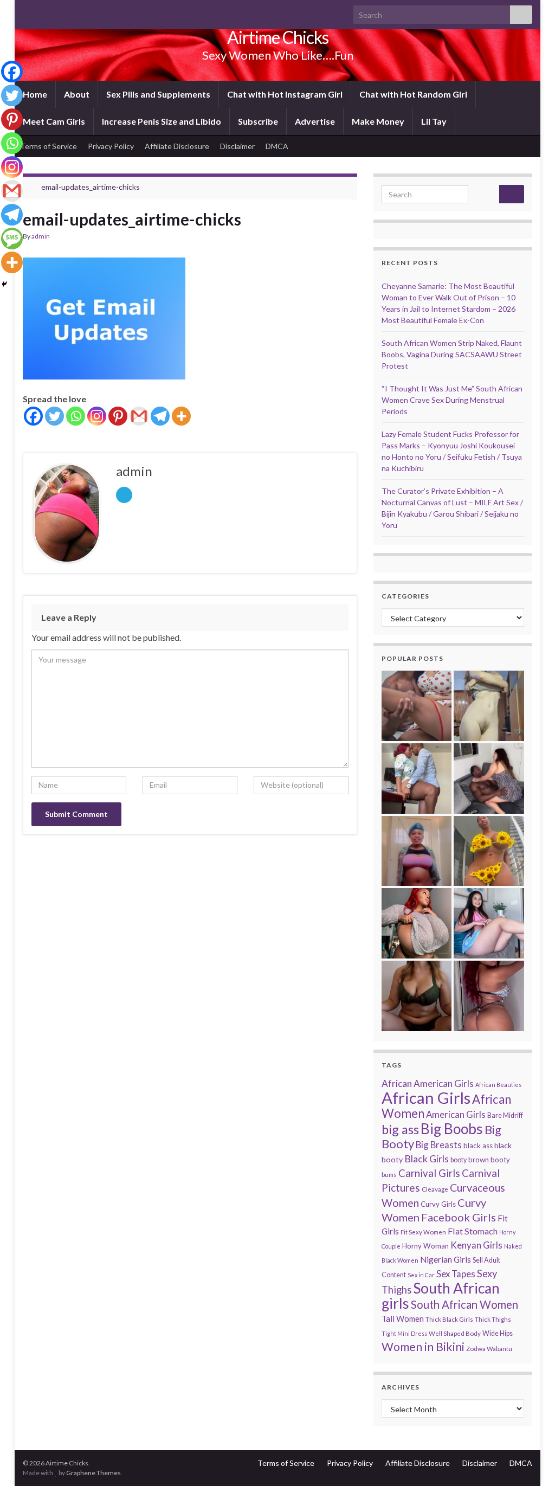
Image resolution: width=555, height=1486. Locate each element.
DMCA (277, 146)
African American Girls (428, 1083)
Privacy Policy (111, 146)
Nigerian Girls (445, 1259)
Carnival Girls (429, 1173)
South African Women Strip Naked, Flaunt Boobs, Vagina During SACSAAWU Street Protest (452, 354)
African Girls (426, 1097)
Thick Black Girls (449, 1319)
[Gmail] (139, 416)
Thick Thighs (493, 1319)
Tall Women (403, 1318)
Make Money (378, 121)
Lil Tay (434, 121)
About (76, 94)
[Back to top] (530, 1461)
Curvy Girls (438, 1204)
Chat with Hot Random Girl (413, 94)
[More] (181, 416)
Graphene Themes (93, 1473)
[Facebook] (33, 416)
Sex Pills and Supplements (158, 94)
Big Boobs (452, 1128)
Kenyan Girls (476, 1245)
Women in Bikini (423, 1347)
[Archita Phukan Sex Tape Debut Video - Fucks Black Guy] (417, 706)
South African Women (464, 1304)
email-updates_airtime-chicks (90, 186)
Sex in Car (421, 1274)
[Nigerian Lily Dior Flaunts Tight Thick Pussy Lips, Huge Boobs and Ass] (489, 851)
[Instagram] (96, 416)
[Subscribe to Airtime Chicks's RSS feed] (28, 12)
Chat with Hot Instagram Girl (285, 94)
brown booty (489, 1159)
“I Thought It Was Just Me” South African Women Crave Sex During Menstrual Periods (452, 400)
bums (389, 1174)
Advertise (315, 121)
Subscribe (258, 121)
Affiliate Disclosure (177, 146)
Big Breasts (439, 1144)
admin (40, 236)
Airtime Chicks (277, 37)
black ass (478, 1145)
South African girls (441, 1295)
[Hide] (4, 284)
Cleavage (435, 1189)
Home (35, 94)
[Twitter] (54, 416)
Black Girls (426, 1159)
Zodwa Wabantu (489, 1348)
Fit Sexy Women (423, 1232)
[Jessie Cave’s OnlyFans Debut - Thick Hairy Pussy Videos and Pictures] (489, 706)
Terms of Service (48, 146)
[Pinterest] (117, 416)
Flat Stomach (473, 1231)
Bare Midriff (505, 1115)
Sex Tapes (455, 1273)
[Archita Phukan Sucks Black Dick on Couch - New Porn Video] (489, 778)
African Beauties (498, 1084)
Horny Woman (425, 1245)
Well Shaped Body (455, 1333)
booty (458, 1160)
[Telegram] (160, 416)
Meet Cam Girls (54, 121)
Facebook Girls (458, 1217)
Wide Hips (497, 1333)
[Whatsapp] (75, 416)
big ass (400, 1129)
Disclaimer (237, 146)
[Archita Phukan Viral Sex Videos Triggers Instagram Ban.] (417, 996)
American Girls (456, 1114)
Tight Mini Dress (404, 1333)
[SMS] (12, 238)
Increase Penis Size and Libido (161, 121)
